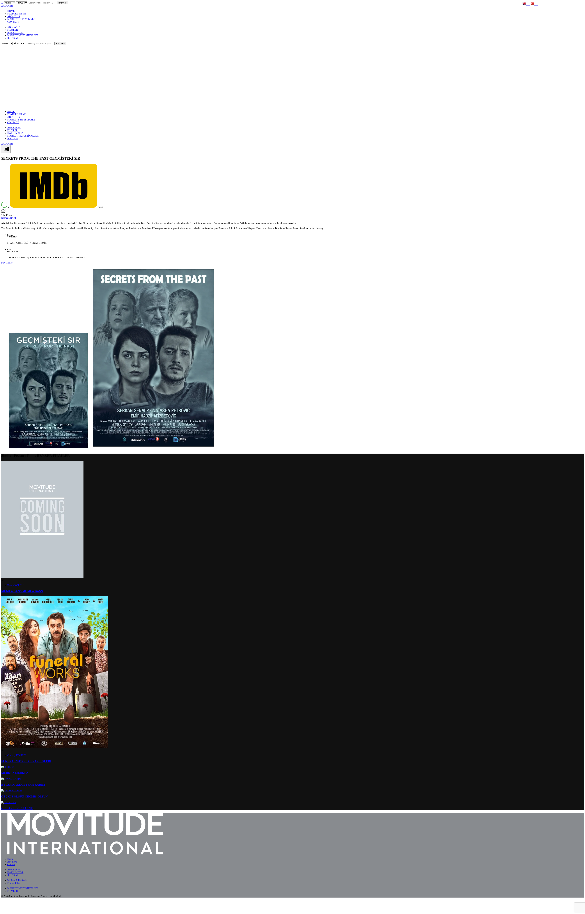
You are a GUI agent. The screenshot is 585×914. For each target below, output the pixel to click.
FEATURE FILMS (16, 13)
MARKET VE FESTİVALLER (23, 35)
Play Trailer (6, 262)
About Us (12, 861)
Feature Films (13, 883)
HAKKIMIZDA (15, 32)
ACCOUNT (7, 5)
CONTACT (13, 22)
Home (10, 859)
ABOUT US (13, 16)
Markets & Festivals (17, 880)
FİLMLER (12, 29)
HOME (11, 11)
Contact (11, 864)
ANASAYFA (14, 27)
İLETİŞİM (12, 38)
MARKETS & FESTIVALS (21, 19)
